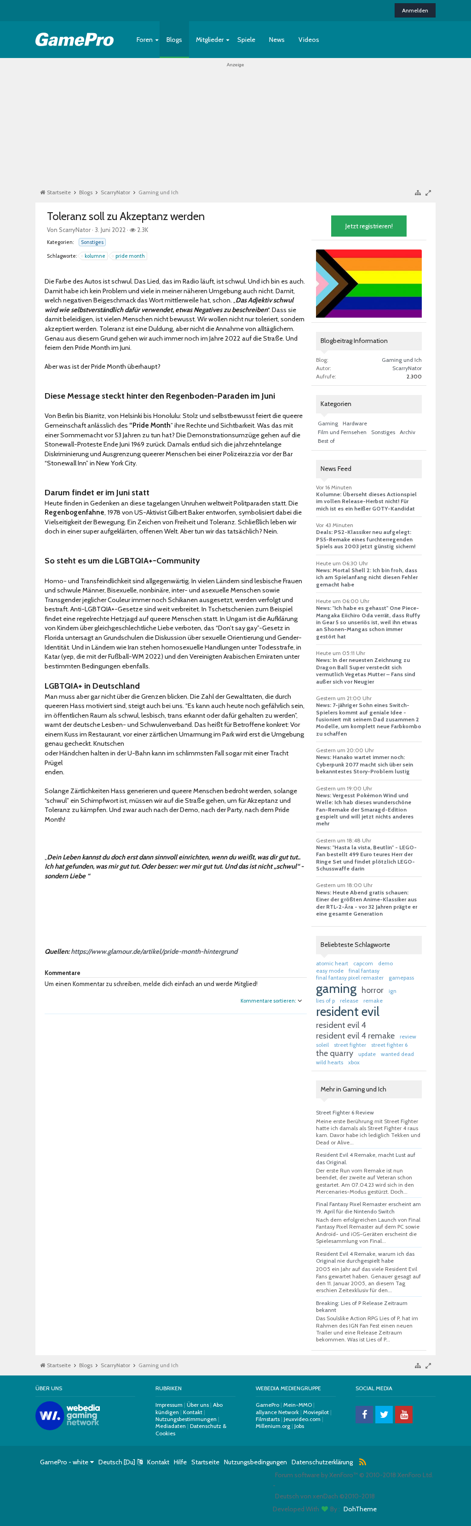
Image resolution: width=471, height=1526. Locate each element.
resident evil (347, 1011)
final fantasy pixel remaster (350, 977)
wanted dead (397, 1053)
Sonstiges (92, 242)
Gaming (328, 423)
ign (392, 990)
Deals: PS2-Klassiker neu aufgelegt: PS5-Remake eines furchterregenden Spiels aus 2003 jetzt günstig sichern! (365, 539)
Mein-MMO (297, 1404)
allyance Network (277, 1412)
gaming (336, 988)
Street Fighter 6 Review (345, 1112)
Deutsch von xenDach (325, 1496)
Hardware (355, 423)
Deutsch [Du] (116, 1462)
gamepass (401, 977)
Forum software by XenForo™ (354, 1475)
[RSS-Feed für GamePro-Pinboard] (363, 1462)
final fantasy (364, 970)
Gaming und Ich (402, 359)
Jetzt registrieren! (369, 226)
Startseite (205, 1462)
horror (373, 990)
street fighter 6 (389, 1044)
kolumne (95, 256)
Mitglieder (210, 39)
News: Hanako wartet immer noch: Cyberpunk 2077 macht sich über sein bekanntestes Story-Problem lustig (364, 764)
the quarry (334, 1053)
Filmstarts (268, 1419)
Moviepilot (316, 1412)
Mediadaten (170, 1425)
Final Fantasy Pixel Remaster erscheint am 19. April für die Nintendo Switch (368, 1207)
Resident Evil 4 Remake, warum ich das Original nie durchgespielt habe (365, 1257)
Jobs (299, 1425)
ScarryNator (75, 229)
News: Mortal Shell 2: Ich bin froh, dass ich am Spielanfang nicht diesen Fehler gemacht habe (367, 577)
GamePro (267, 1404)
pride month (130, 256)
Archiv (407, 432)
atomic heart (332, 963)
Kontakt (192, 1412)
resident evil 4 (341, 1025)
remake (373, 1000)
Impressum (169, 1404)
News (277, 39)
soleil (322, 1044)
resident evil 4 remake (355, 1036)
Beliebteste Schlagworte (355, 944)
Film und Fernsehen (342, 432)
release (349, 1000)
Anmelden (415, 10)
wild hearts (329, 1062)
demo (385, 963)
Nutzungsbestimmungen (186, 1419)
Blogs (174, 39)
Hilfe (180, 1462)
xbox (354, 1062)
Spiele (246, 39)
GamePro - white (64, 1462)
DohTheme (360, 1509)
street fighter (350, 1044)
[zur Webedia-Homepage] (67, 1428)
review (408, 1036)
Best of (326, 440)
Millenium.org (273, 1425)
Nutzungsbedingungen (255, 1462)
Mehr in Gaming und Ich (353, 1089)
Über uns (198, 1404)
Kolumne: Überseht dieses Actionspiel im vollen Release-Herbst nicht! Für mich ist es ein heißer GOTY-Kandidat (366, 501)
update (367, 1053)
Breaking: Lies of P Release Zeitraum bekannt (362, 1306)
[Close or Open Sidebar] (430, 192)
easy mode (330, 970)
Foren (145, 39)
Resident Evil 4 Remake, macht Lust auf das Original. (365, 1158)
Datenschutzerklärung (322, 1462)
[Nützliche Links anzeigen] (417, 192)
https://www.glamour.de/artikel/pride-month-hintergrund (154, 951)
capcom (363, 963)
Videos (309, 39)
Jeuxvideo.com (302, 1419)
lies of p (325, 1000)
